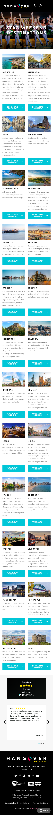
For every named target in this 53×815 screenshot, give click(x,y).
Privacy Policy (10, 803)
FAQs (43, 766)
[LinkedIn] (28, 775)
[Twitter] (15, 775)
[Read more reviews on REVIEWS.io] (26, 695)
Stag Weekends (15, 766)
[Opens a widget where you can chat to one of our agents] (44, 811)
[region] (26, 722)
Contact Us (26, 769)
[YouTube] (37, 775)
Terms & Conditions (40, 803)
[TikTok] (24, 775)
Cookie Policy (24, 803)
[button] (5, 722)
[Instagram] (33, 775)
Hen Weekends (32, 766)
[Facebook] (20, 775)
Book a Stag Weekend (12, 108)
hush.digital (34, 808)
